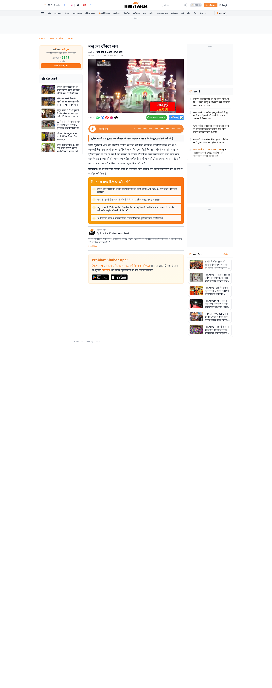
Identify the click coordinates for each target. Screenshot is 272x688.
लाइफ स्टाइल (162, 13)
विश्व (202, 13)
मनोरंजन (136, 13)
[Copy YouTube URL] (107, 117)
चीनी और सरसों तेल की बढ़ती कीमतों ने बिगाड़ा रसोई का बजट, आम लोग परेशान (128, 199)
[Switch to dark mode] (196, 5)
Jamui (71, 38)
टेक (144, 13)
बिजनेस (127, 13)
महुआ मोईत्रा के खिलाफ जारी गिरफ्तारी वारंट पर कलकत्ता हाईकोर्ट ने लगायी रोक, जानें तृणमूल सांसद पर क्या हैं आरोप (211, 129)
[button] (136, 86)
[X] (78, 5)
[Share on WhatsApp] (98, 117)
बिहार (67, 13)
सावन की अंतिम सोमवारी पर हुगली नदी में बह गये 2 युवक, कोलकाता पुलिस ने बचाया (210, 141)
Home (42, 38)
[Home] (136, 5)
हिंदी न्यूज (106, 270)
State (51, 38)
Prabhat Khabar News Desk (114, 233)
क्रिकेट (137, 265)
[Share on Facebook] (102, 117)
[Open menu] (42, 13)
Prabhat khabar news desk (109, 52)
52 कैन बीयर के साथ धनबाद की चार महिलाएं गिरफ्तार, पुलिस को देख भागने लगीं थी (130, 218)
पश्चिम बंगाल (90, 13)
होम (49, 13)
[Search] (185, 5)
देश (195, 13)
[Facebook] (64, 5)
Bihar (61, 38)
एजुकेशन (116, 13)
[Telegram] (91, 5)
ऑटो (151, 13)
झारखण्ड (57, 13)
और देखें (225, 254)
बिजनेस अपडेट (121, 265)
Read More (92, 246)
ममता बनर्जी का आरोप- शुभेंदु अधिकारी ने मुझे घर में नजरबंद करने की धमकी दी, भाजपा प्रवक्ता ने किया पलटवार (210, 115)
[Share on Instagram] (111, 117)
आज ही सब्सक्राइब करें (61, 65)
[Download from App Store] (119, 277)
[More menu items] (206, 13)
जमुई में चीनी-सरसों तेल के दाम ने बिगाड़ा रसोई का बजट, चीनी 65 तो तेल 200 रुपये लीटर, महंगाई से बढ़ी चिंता (137, 190)
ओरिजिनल (105, 13)
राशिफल (174, 13)
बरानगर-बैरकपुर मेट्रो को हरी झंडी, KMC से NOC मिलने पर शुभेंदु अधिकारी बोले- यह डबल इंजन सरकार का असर (211, 102)
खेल (188, 13)
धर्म (182, 13)
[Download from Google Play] (100, 277)
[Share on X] (116, 117)
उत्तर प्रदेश (77, 13)
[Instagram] (71, 5)
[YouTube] (84, 5)
